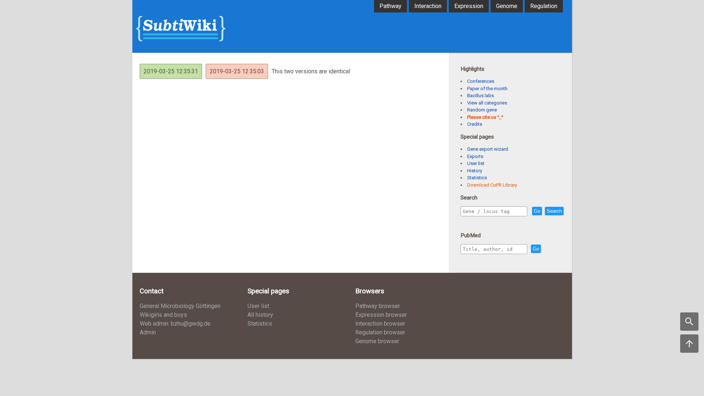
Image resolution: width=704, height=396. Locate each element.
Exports (475, 156)
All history (260, 314)
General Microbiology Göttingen (180, 305)
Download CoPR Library (492, 185)
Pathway (391, 6)
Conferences (480, 81)
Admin (148, 332)
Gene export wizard (487, 149)
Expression (468, 6)
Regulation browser (380, 332)
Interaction (427, 6)
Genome (506, 6)
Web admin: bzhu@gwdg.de (175, 323)
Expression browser (381, 314)
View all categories (487, 103)
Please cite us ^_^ (485, 117)
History (474, 170)
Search (554, 211)
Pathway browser (377, 305)
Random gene (482, 110)
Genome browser (377, 341)
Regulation (543, 6)
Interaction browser (380, 323)
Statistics (477, 177)
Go (537, 211)
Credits (474, 124)
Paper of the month (487, 88)
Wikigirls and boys (163, 314)
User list (475, 163)
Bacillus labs (480, 95)
